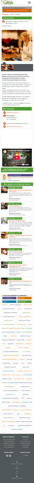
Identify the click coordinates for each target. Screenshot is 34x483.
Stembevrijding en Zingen (26, 402)
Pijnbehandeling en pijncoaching (25, 382)
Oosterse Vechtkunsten (27, 374)
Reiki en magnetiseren (26, 390)
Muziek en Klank (26, 367)
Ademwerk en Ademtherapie (15, 304)
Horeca (3, 343)
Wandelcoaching (24, 421)
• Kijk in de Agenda (9, 441)
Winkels (30, 421)
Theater (18, 413)
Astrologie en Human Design (8, 308)
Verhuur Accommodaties (9, 417)
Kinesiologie (7, 347)
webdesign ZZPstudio (17, 478)
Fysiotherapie (14, 336)
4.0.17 (17, 473)
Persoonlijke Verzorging (13, 382)
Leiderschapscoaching (26, 355)
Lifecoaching (29, 359)
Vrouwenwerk (17, 421)
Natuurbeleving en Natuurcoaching (24, 371)
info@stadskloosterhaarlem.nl (14, 126)
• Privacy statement (25, 441)
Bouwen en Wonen (26, 312)
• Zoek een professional (8, 439)
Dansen (30, 324)
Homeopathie (29, 339)
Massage (23, 363)
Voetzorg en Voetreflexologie (8, 421)
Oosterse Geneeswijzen (16, 374)
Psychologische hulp (25, 386)
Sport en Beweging (16, 402)
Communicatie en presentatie (8, 324)
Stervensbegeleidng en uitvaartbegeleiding (17, 406)
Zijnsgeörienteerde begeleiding (24, 425)
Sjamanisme (29, 398)
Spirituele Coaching (6, 402)
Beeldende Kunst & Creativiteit (10, 312)
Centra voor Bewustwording (9, 316)
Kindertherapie (29, 343)
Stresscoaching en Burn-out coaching (10, 409)
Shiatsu (22, 398)
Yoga (4, 425)
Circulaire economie (8, 320)
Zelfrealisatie (11, 425)
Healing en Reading (20, 339)
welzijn (5, 301)
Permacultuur (4, 382)
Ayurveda (19, 308)
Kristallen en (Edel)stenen (23, 347)
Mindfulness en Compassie (10, 367)
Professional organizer (9, 386)
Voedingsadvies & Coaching (24, 417)
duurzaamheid (22, 301)
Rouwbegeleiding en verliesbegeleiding (10, 398)
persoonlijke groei (8, 298)
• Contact (25, 439)
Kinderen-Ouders (19, 343)
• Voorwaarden (25, 445)
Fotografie (5, 336)
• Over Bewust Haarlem (8, 443)
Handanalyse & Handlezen (25, 336)
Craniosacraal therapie (21, 324)
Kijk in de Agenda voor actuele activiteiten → (17, 11)
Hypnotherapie (11, 343)
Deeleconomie (5, 328)
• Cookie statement (25, 443)
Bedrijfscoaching (27, 308)
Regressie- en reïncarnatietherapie (10, 390)
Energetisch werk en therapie (15, 328)
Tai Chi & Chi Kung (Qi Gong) (26, 409)
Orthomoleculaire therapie (18, 378)
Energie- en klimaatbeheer (27, 328)
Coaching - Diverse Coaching (24, 320)
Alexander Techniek (28, 304)
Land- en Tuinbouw (27, 351)
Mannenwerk (15, 363)
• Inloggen (25, 455)
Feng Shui (18, 332)
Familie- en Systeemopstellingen (8, 332)
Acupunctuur (4, 304)
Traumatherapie (27, 413)
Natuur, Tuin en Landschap (8, 371)
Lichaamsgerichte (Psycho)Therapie (9, 359)
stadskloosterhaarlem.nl (12, 112)
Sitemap (17, 468)
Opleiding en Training (6, 378)
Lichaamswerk (22, 359)
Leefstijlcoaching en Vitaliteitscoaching (11, 355)
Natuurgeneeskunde (6, 374)
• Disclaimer (25, 447)
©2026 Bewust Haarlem (17, 464)
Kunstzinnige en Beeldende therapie (10, 351)
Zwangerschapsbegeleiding (17, 429)
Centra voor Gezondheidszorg (24, 316)
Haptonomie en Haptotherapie (8, 339)
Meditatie (29, 363)
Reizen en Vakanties (9, 394)
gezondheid (21, 298)
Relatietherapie (25, 394)
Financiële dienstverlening (27, 332)
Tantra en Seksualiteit (7, 413)
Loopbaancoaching (6, 363)
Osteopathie (29, 378)
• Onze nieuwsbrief (9, 447)
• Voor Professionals (8, 445)
